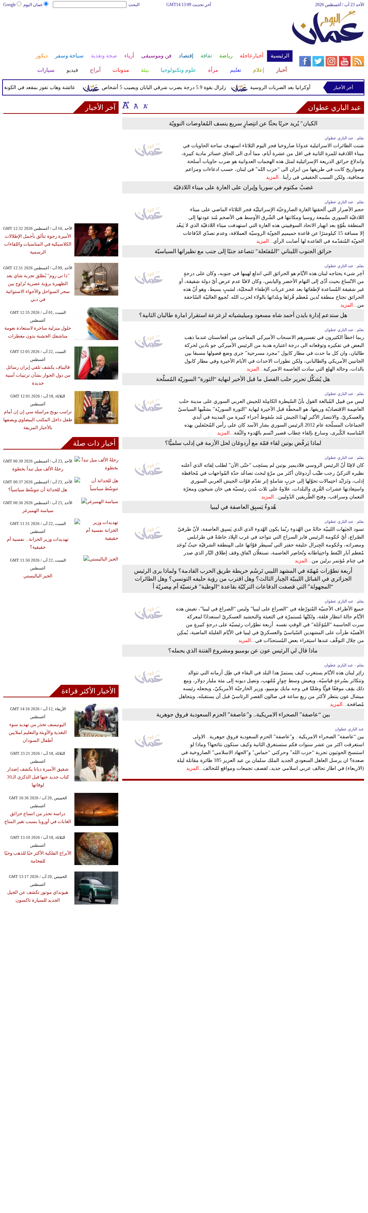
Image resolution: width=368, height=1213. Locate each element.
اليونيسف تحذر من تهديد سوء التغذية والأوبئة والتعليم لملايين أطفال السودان (38, 732)
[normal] (135, 104)
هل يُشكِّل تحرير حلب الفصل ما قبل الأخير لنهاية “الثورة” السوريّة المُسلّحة (243, 379)
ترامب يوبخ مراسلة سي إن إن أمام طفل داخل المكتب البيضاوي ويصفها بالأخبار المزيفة (37, 419)
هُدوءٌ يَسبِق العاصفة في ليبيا (243, 507)
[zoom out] (145, 104)
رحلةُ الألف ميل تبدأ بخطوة (37, 468)
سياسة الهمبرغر (38, 510)
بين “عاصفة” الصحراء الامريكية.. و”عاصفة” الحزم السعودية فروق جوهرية (243, 714)
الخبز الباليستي (37, 575)
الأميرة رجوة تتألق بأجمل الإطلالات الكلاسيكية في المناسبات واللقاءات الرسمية (38, 244)
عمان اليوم (33, 4)
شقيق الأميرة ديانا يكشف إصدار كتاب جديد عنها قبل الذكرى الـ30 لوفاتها (38, 776)
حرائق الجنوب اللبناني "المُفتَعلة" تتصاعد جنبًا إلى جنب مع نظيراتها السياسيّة (243, 251)
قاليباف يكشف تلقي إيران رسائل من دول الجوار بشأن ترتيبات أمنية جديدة (37, 375)
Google (9, 4)
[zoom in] (125, 104)
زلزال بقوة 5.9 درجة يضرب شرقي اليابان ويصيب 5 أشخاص (172, 87)
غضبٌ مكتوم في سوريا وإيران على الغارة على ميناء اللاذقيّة (243, 187)
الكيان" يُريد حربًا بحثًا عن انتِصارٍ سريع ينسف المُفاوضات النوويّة (243, 123)
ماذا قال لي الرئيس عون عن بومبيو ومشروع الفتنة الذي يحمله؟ (243, 650)
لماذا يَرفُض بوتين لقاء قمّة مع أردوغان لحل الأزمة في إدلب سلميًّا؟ (243, 443)
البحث (133, 4)
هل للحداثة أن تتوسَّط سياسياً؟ (37, 489)
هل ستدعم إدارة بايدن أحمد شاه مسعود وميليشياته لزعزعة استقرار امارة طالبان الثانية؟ (243, 315)
